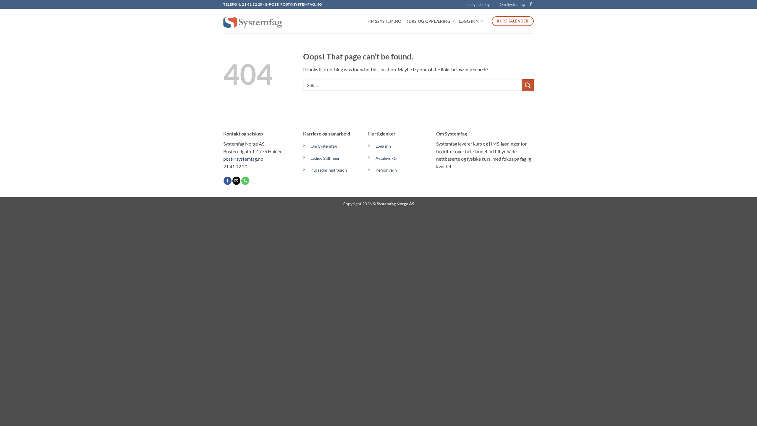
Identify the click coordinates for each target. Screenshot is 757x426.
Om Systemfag (512, 4)
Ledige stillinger (479, 4)
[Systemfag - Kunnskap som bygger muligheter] (252, 21)
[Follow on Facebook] (531, 4)
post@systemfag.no (301, 4)
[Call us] (245, 181)
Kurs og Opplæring (427, 21)
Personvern (386, 169)
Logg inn (383, 146)
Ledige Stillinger (325, 158)
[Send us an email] (236, 181)
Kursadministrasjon (328, 169)
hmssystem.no (384, 21)
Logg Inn (469, 21)
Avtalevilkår (386, 158)
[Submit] (528, 85)
